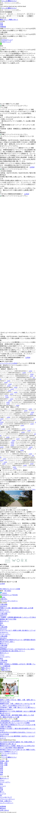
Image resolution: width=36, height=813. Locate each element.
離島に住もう (13, 19)
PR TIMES (7, 591)
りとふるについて (6, 797)
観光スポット (4, 778)
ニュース (3, 793)
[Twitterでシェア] (5, 41)
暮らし (2, 791)
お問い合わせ (4, 810)
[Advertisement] (18, 83)
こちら (33, 489)
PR (1, 795)
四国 (1, 769)
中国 (1, 767)
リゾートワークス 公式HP (8, 363)
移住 (1, 788)
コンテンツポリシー (6, 803)
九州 (1, 770)
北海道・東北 (4, 761)
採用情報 (3, 806)
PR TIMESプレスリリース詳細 (10, 589)
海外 (1, 774)
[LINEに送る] (1, 44)
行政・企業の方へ (6, 801)
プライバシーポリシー (7, 799)
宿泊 (1, 784)
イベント (3, 786)
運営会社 (3, 808)
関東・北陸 (3, 763)
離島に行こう (4, 19)
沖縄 (1, 772)
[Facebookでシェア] (6, 40)
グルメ (2, 780)
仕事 (1, 790)
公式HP (32, 167)
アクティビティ (5, 782)
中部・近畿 (3, 765)
